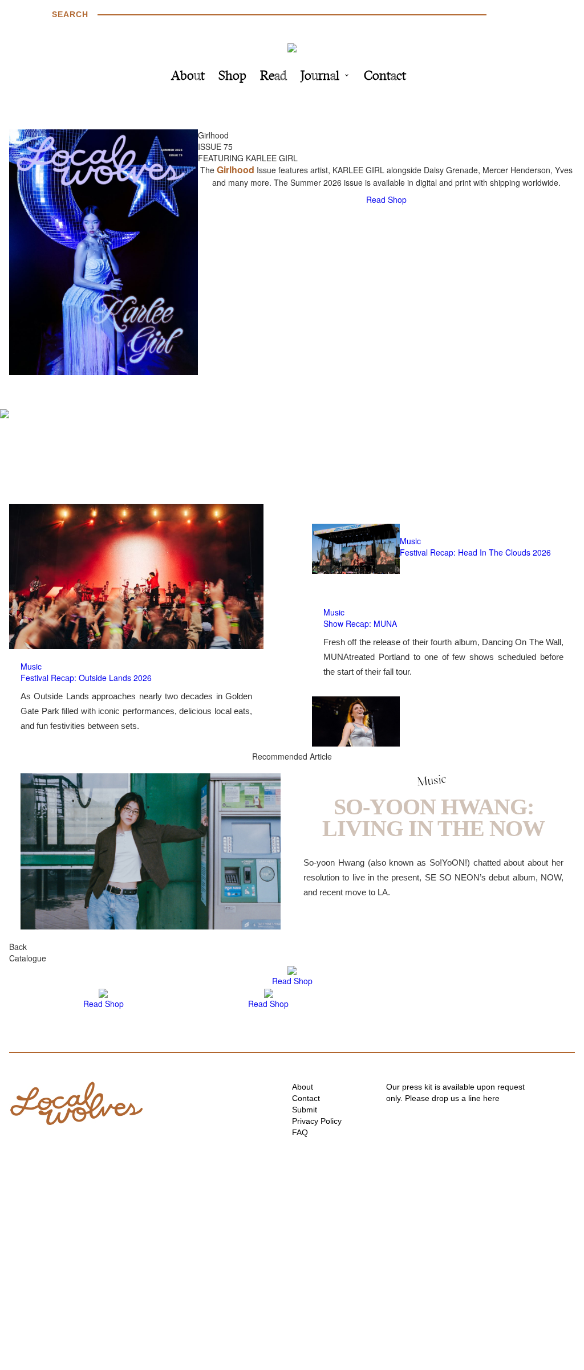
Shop (232, 76)
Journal (320, 76)
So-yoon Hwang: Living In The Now (433, 817)
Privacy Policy (317, 1121)
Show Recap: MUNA (360, 623)
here (491, 1098)
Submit (304, 1109)
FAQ (300, 1132)
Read (273, 76)
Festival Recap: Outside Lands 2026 (86, 677)
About (188, 76)
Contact (385, 76)
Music (31, 666)
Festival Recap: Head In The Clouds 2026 (475, 552)
